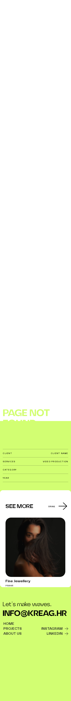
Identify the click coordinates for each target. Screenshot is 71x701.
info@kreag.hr (35, 614)
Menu (64, 7)
